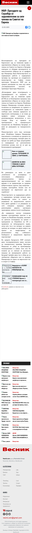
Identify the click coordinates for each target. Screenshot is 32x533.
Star (17, 472)
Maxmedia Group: (19, 458)
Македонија (6, 470)
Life (17, 470)
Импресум (6, 501)
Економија (6, 486)
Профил (18, 486)
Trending (5, 481)
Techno (5, 483)
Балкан (5, 472)
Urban (18, 475)
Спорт (18, 483)
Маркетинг (6, 496)
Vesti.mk (11, 461)
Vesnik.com (6, 458)
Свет (4, 475)
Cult (17, 481)
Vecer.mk (5, 461)
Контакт (5, 499)
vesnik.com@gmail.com (12, 518)
